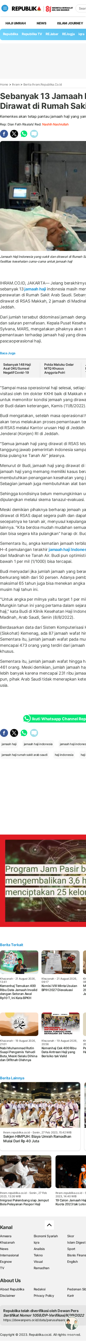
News (41, 23)
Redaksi (40, 1289)
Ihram (16, 84)
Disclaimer (7, 1295)
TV (2, 1268)
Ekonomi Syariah (46, 1236)
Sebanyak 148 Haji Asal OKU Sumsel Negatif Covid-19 (17, 368)
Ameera (5, 1236)
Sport (71, 1249)
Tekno (38, 1255)
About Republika (12, 1289)
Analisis (39, 1249)
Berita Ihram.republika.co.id (42, 84)
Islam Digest (76, 1242)
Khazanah (7, 1242)
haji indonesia (64, 755)
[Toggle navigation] (5, 8)
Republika (10, 34)
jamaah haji (35, 289)
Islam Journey (70, 23)
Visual (38, 1261)
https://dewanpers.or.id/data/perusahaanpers (37, 1320)
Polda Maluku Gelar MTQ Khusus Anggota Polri (59, 368)
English (72, 1261)
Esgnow (6, 1261)
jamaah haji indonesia (38, 744)
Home (4, 84)
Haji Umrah (16, 23)
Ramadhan (41, 1268)
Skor (70, 1236)
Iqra (36, 1242)
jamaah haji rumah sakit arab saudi (24, 755)
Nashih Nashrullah (55, 124)
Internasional (9, 1255)
